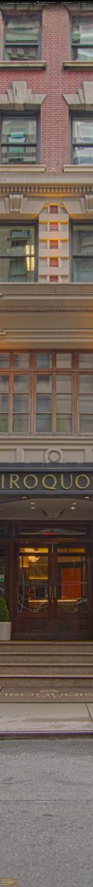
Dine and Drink (26, 3)
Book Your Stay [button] (82, 4)
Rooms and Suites (13, 3)
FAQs (34, 3)
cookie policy (10, 882)
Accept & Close (6, 884)
